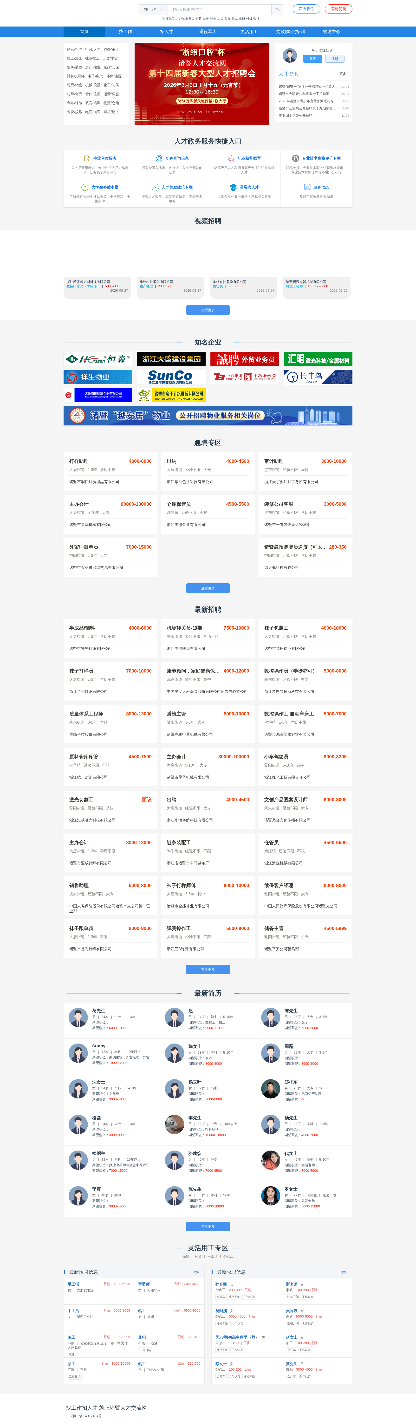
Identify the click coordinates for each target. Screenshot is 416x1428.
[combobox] (150, 9)
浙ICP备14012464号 (86, 1416)
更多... (344, 74)
